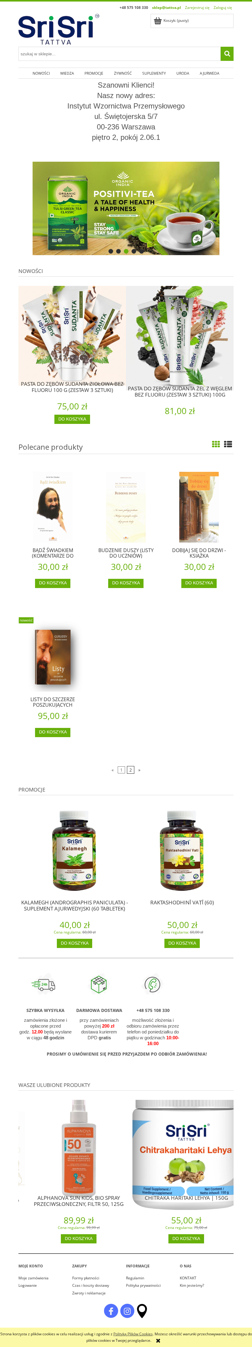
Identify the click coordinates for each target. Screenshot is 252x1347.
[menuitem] (41, 73)
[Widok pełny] (228, 444)
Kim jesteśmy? (192, 1285)
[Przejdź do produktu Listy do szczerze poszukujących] (52, 656)
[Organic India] (126, 208)
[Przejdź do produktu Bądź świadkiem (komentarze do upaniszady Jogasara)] (52, 507)
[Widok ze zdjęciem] (216, 444)
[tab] (110, 251)
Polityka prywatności (143, 1285)
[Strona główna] (58, 28)
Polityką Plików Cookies (133, 1334)
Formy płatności (85, 1278)
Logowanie (27, 1285)
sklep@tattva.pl (166, 7)
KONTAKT (188, 1278)
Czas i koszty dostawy (90, 1285)
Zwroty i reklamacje (89, 1293)
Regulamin (135, 1278)
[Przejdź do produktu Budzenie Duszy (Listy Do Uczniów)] (126, 507)
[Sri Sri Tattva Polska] (111, 1310)
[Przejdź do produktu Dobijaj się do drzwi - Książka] (199, 507)
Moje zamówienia (33, 1278)
